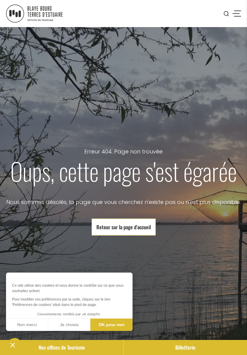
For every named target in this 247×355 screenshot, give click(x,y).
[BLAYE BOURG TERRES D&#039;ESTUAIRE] (34, 14)
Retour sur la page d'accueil (123, 227)
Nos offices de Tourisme (62, 347)
